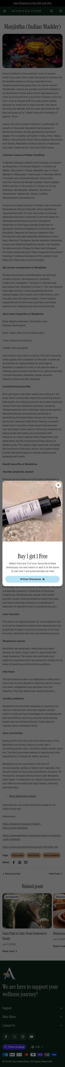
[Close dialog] (58, 485)
